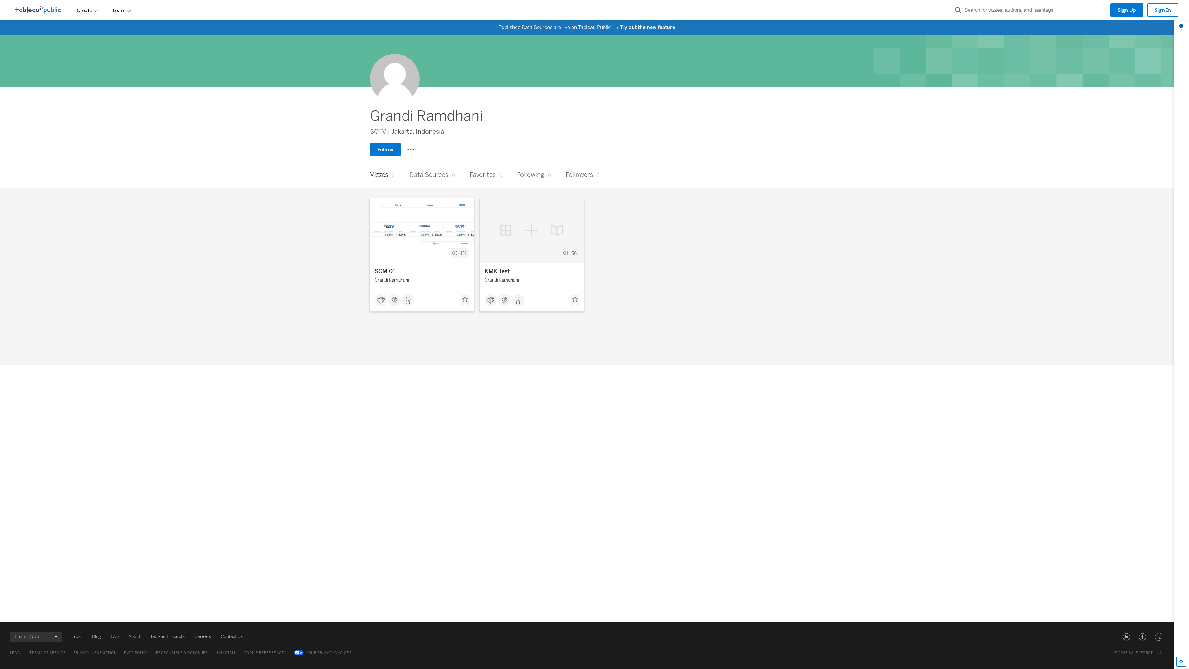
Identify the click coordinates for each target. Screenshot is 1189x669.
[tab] (1181, 27)
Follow (385, 149)
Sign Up (1127, 10)
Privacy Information (95, 653)
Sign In (1163, 10)
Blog (96, 636)
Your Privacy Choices (329, 653)
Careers (202, 636)
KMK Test (497, 271)
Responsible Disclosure (182, 653)
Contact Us (232, 636)
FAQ (115, 636)
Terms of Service (47, 653)
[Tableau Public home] (38, 10)
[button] (1126, 637)
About (134, 636)
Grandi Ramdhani (392, 280)
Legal (16, 653)
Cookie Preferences (265, 653)
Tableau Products (167, 636)
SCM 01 (385, 271)
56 (574, 253)
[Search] (957, 10)
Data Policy (136, 653)
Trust (77, 636)
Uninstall (226, 653)
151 (463, 253)
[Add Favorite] (465, 300)
